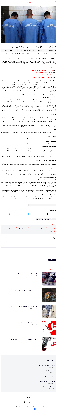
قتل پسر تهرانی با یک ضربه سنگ (48, 76)
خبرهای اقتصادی (25, 228)
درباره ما (28, 397)
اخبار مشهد (7, 228)
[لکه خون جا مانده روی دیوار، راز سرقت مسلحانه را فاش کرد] (49, 279)
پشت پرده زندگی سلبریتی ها (34, 228)
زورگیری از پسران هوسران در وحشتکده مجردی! (47, 386)
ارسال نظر (52, 259)
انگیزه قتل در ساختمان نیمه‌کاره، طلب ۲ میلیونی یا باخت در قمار (43, 77)
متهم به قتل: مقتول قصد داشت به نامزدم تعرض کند (46, 370)
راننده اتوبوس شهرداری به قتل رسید (49, 376)
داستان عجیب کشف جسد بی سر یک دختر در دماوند (46, 365)
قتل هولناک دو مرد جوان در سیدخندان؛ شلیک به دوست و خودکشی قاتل (24, 339)
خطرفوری (33, 406)
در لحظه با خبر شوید (50, 228)
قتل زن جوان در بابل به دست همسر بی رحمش (47, 381)
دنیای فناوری (43, 228)
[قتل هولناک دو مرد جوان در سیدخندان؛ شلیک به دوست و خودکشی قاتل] (49, 344)
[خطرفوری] (28, 401)
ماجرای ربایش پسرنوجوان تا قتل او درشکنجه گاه (47, 360)
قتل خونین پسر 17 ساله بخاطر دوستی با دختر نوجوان (45, 72)
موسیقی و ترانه (13, 228)
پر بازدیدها (53, 357)
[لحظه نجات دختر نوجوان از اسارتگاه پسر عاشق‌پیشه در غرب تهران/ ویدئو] (49, 311)
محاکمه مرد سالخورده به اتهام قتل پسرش (47, 74)
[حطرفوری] (28, 1)
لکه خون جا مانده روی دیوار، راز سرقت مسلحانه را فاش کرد (26, 273)
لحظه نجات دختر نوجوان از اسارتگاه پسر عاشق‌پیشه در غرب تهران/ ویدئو (24, 306)
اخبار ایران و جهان (51, 231)
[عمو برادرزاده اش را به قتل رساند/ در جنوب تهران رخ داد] (49, 328)
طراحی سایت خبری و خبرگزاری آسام (27, 409)
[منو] (55, 2)
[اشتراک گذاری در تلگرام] (28, 214)
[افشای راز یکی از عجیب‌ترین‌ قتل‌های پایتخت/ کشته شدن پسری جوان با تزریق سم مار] (28, 24)
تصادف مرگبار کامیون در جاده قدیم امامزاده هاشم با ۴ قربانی (26, 290)
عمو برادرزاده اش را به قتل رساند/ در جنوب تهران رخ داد (27, 322)
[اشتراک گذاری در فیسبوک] (9, 214)
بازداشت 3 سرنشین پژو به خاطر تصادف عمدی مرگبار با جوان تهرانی (42, 70)
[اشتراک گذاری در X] (47, 214)
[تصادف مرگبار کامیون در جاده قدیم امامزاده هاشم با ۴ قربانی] (49, 295)
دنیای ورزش (19, 228)
